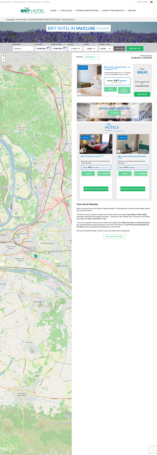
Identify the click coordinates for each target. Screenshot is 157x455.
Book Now (142, 94)
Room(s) (71, 44)
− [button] (3, 59)
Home (53, 10)
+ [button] (3, 55)
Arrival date (39, 44)
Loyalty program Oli (113, 10)
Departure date (57, 44)
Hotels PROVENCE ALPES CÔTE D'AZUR (44, 19)
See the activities (114, 236)
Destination (17, 44)
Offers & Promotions (87, 10)
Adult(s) (86, 44)
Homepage (10, 19)
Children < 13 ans (104, 44)
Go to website (124, 90)
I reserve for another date (96, 189)
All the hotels (21, 19)
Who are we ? (5, 2)
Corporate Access (34, 2)
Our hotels (66, 10)
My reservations (18, 2)
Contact (46, 2)
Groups (132, 10)
